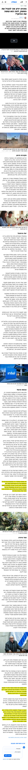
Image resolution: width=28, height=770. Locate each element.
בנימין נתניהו (17, 737)
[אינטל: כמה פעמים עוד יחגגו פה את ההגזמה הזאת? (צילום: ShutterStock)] (14, 375)
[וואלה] (14, 2)
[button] (21, 2)
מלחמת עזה (11, 737)
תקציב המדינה (23, 737)
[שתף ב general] (2, 2)
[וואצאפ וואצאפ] (5, 2)
